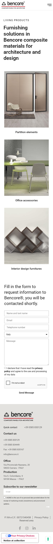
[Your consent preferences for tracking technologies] (48, 539)
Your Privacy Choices (22, 535)
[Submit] (47, 507)
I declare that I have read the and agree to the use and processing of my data (25, 371)
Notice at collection (14, 540)
